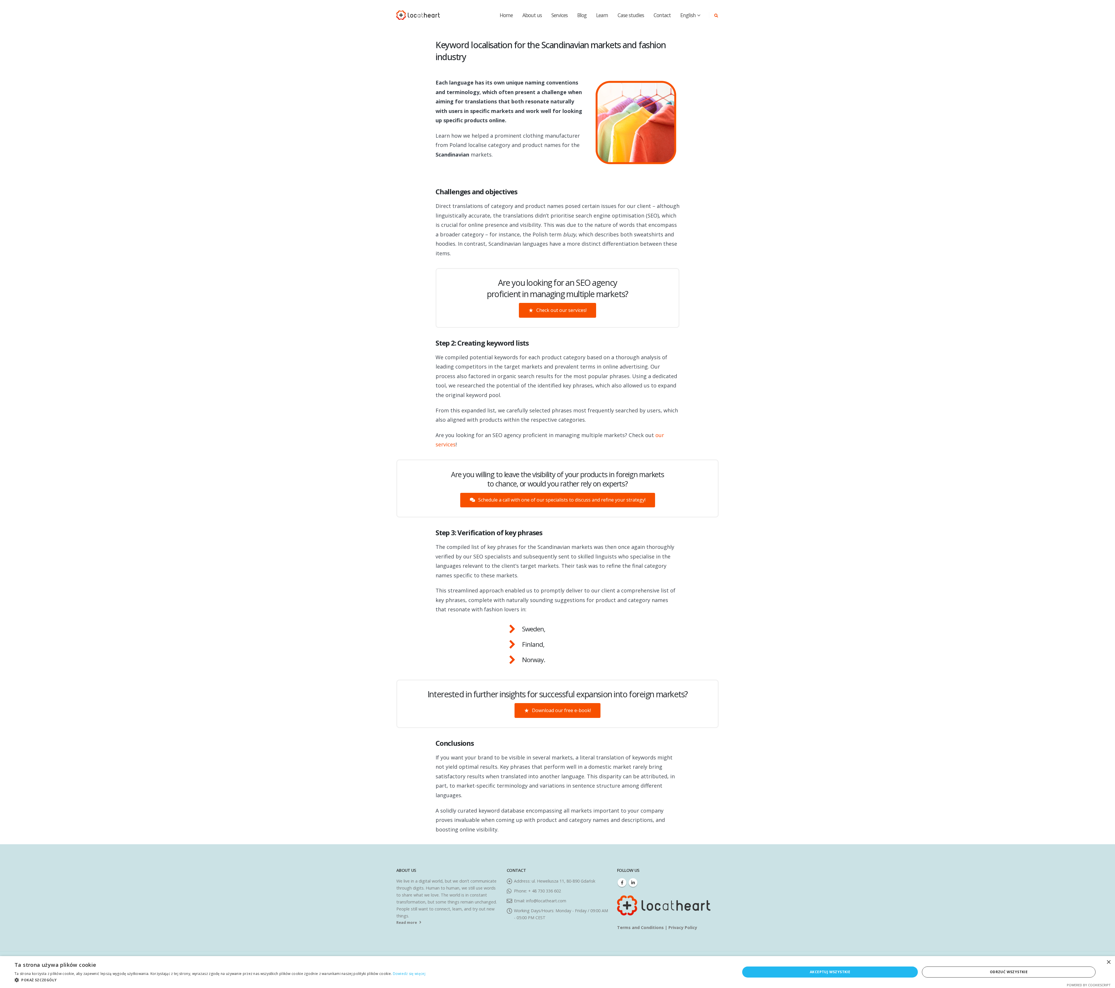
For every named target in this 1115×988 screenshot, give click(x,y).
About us (532, 15)
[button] (220, 980)
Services (559, 15)
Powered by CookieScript (1089, 985)
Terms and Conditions (641, 927)
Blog (582, 15)
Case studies (631, 15)
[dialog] (557, 972)
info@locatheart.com (546, 900)
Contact (662, 15)
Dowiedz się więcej (409, 973)
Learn (602, 15)
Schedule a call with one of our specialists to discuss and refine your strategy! (561, 500)
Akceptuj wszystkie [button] (830, 971)
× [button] (1108, 962)
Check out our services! (561, 310)
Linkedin (633, 882)
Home (506, 15)
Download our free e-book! (561, 710)
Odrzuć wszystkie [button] (1009, 971)
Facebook (622, 882)
